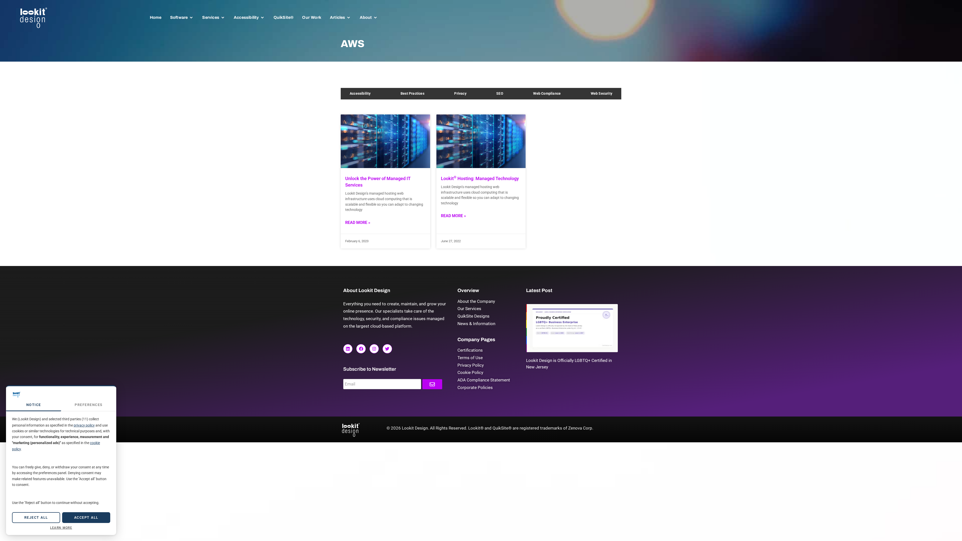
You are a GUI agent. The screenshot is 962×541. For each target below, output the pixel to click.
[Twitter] (387, 348)
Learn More (61, 527)
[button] (182, 18)
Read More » (357, 222)
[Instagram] (374, 348)
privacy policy (84, 425)
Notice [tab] (33, 405)
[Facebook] (361, 348)
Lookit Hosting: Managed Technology (480, 178)
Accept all (86, 517)
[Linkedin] (347, 348)
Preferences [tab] (89, 405)
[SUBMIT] (432, 384)
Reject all (36, 517)
